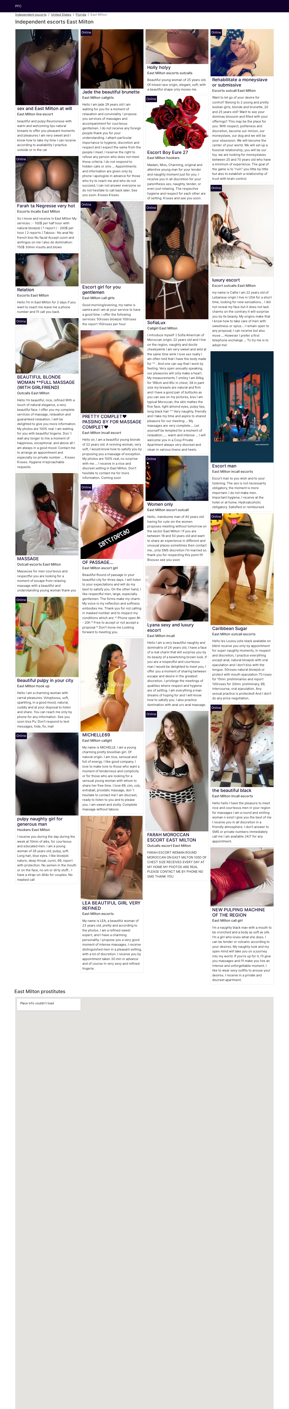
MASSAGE (28, 558)
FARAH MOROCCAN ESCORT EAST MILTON (171, 837)
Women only (160, 504)
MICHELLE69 (96, 734)
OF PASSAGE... (97, 562)
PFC (18, 6)
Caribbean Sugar (229, 628)
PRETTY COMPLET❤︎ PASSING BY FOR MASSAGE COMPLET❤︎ (112, 422)
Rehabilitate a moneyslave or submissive (239, 82)
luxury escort (226, 280)
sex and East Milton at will (44, 108)
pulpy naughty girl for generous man (40, 821)
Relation (25, 289)
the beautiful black (232, 790)
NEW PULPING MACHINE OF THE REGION (238, 912)
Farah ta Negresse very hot (46, 205)
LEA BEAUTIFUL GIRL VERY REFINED (111, 905)
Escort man (224, 465)
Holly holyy (159, 67)
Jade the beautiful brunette (111, 92)
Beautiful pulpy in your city (45, 680)
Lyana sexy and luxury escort (170, 627)
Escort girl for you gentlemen (101, 289)
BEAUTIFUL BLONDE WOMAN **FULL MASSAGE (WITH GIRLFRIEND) (46, 382)
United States (61, 15)
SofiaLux (156, 322)
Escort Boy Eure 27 (167, 152)
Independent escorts (31, 15)
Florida (81, 15)
